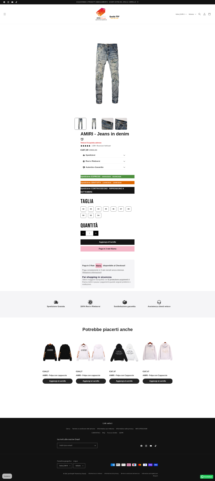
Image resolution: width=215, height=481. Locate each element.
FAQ (103, 433)
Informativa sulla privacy (124, 429)
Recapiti (155, 476)
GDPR (121, 433)
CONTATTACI (96, 433)
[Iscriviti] (94, 445)
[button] (4, 14)
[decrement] (83, 233)
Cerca (68, 429)
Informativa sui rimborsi (105, 429)
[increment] (95, 233)
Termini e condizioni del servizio (83, 429)
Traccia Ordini (112, 433)
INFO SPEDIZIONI (141, 429)
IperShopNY (71, 473)
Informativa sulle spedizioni (150, 473)
